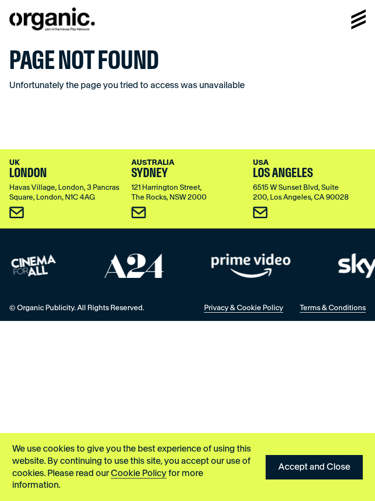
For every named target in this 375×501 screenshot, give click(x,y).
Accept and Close (314, 466)
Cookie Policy (139, 473)
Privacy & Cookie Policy (243, 307)
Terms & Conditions (333, 307)
